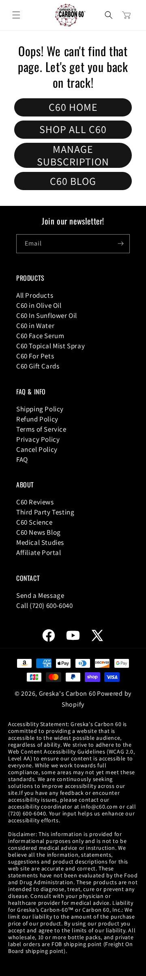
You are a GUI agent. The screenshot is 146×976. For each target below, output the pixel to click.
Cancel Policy (37, 449)
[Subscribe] (120, 243)
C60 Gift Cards (37, 366)
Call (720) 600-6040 (44, 605)
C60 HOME (73, 107)
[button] (16, 15)
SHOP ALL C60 (73, 129)
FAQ (22, 459)
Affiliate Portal (38, 552)
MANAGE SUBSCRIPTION (73, 155)
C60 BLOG (73, 181)
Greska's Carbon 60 (67, 693)
